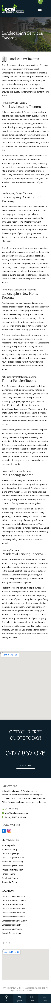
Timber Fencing (8, 874)
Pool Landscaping (9, 849)
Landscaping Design (10, 853)
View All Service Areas (11, 933)
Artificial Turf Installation (12, 869)
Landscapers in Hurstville (12, 904)
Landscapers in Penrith (12, 929)
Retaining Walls (8, 845)
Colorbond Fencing (10, 878)
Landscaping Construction (13, 857)
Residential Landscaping (12, 861)
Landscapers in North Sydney (14, 920)
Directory (36, 990)
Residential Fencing (10, 882)
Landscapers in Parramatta (13, 896)
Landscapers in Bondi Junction (15, 900)
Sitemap (28, 990)
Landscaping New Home (12, 865)
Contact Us (25, 765)
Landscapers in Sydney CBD (14, 916)
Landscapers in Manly (11, 925)
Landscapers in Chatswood (13, 912)
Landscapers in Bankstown (13, 908)
